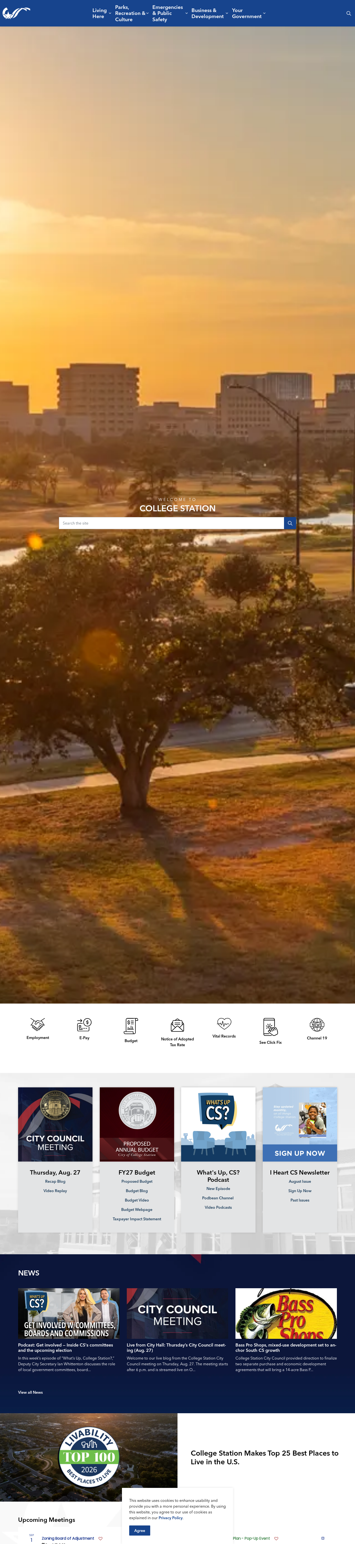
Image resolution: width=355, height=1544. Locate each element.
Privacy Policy (171, 1517)
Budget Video (137, 1200)
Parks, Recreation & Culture (130, 13)
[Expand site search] (348, 13)
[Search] (290, 523)
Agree (139, 1530)
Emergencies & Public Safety (167, 13)
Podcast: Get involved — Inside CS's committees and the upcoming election (65, 1347)
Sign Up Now (299, 1190)
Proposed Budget (136, 1181)
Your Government (247, 13)
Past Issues (299, 1200)
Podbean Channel (218, 1198)
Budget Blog (137, 1190)
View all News (30, 1392)
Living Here (99, 13)
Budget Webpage (136, 1209)
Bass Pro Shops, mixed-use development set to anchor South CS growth (285, 1347)
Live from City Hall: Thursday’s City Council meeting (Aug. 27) (176, 1347)
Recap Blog (55, 1181)
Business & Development (208, 13)
